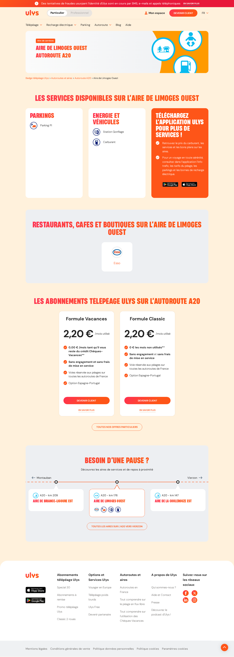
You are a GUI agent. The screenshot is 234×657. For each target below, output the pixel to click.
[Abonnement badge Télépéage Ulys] (32, 13)
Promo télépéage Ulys (67, 609)
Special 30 (63, 587)
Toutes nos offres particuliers (117, 427)
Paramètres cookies (175, 649)
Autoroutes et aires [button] (130, 577)
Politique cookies (148, 649)
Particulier (57, 13)
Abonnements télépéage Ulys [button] (68, 577)
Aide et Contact (161, 595)
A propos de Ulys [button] (164, 575)
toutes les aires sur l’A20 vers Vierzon (117, 526)
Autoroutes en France (128, 590)
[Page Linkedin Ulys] (186, 600)
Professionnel (79, 13)
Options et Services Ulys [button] (98, 577)
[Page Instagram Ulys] (194, 600)
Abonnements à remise (66, 597)
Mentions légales (36, 649)
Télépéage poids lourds (98, 597)
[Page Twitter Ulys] (194, 593)
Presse (155, 602)
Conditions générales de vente (70, 649)
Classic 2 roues (66, 619)
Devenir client (183, 13)
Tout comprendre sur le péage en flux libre (133, 602)
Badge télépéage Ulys (37, 78)
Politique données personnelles (113, 649)
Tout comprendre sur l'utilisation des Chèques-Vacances (133, 616)
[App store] (189, 185)
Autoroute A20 (83, 78)
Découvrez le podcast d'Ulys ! (161, 612)
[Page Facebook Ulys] (186, 593)
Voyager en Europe (99, 587)
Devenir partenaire (99, 614)
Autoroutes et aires (61, 78)
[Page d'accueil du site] (32, 575)
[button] (191, 3)
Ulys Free (94, 607)
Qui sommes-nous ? (163, 587)
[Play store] (171, 185)
